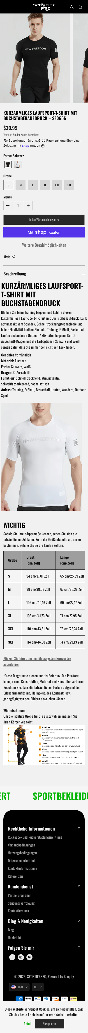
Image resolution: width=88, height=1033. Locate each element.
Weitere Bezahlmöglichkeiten (44, 245)
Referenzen (15, 876)
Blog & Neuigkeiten (25, 921)
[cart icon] (80, 6)
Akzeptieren (49, 1023)
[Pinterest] (29, 957)
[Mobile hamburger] (8, 7)
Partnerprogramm (19, 895)
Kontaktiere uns (18, 910)
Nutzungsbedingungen (22, 852)
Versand (7, 134)
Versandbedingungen (21, 845)
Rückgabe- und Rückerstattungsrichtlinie (35, 837)
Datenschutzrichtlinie (22, 860)
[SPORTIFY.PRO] (44, 7)
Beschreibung (14, 273)
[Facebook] (12, 957)
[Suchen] (71, 6)
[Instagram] (20, 957)
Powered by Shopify (61, 976)
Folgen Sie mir (21, 948)
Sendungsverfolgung (21, 903)
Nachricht (14, 937)
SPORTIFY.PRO (36, 976)
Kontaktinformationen (22, 868)
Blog (11, 929)
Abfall (28, 1023)
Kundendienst (20, 886)
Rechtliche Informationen (31, 828)
